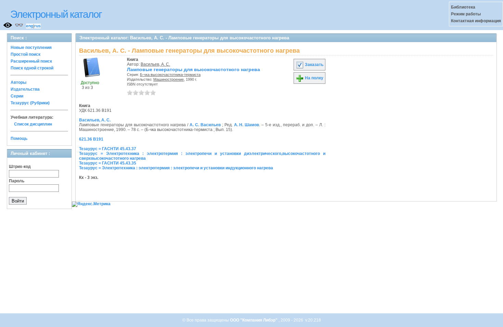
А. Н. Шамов (246, 124)
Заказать (313, 64)
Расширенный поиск (31, 61)
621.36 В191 (91, 139)
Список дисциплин (33, 124)
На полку (313, 78)
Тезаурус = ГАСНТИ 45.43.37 (107, 148)
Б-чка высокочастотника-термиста (170, 75)
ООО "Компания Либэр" (254, 320)
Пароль (16, 181)
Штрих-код (20, 166)
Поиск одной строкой (32, 68)
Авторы (18, 82)
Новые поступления (31, 47)
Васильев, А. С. (155, 64)
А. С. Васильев (205, 124)
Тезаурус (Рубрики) (30, 103)
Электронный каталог (56, 14)
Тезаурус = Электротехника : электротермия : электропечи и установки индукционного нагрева (176, 168)
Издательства (25, 89)
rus (37, 26)
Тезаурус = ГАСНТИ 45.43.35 (107, 163)
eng (29, 26)
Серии (17, 96)
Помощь (19, 138)
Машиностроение (168, 79)
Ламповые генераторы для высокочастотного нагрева (193, 69)
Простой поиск (25, 54)
